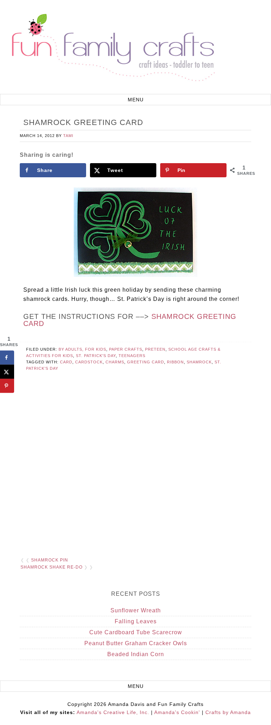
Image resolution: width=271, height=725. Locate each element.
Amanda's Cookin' (177, 712)
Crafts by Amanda (228, 712)
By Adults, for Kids (82, 349)
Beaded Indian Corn (135, 654)
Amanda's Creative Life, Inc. (113, 712)
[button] (135, 99)
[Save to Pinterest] (7, 386)
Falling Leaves (136, 621)
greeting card (145, 362)
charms (115, 362)
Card (66, 362)
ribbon (175, 362)
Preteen (155, 349)
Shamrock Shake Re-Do (51, 567)
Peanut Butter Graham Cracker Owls (135, 643)
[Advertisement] (135, 470)
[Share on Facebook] (7, 358)
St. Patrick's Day (96, 355)
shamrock (199, 362)
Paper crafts (125, 349)
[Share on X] (7, 372)
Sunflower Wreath (135, 610)
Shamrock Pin (49, 560)
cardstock (89, 362)
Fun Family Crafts (112, 48)
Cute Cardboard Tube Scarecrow (135, 632)
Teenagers (132, 355)
